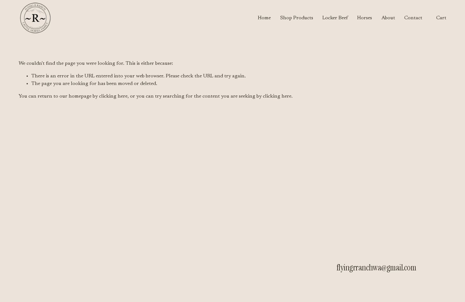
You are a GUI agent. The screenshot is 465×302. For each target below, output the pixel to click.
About (388, 18)
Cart (441, 18)
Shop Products (296, 18)
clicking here (113, 96)
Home (264, 18)
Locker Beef (335, 18)
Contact (413, 18)
